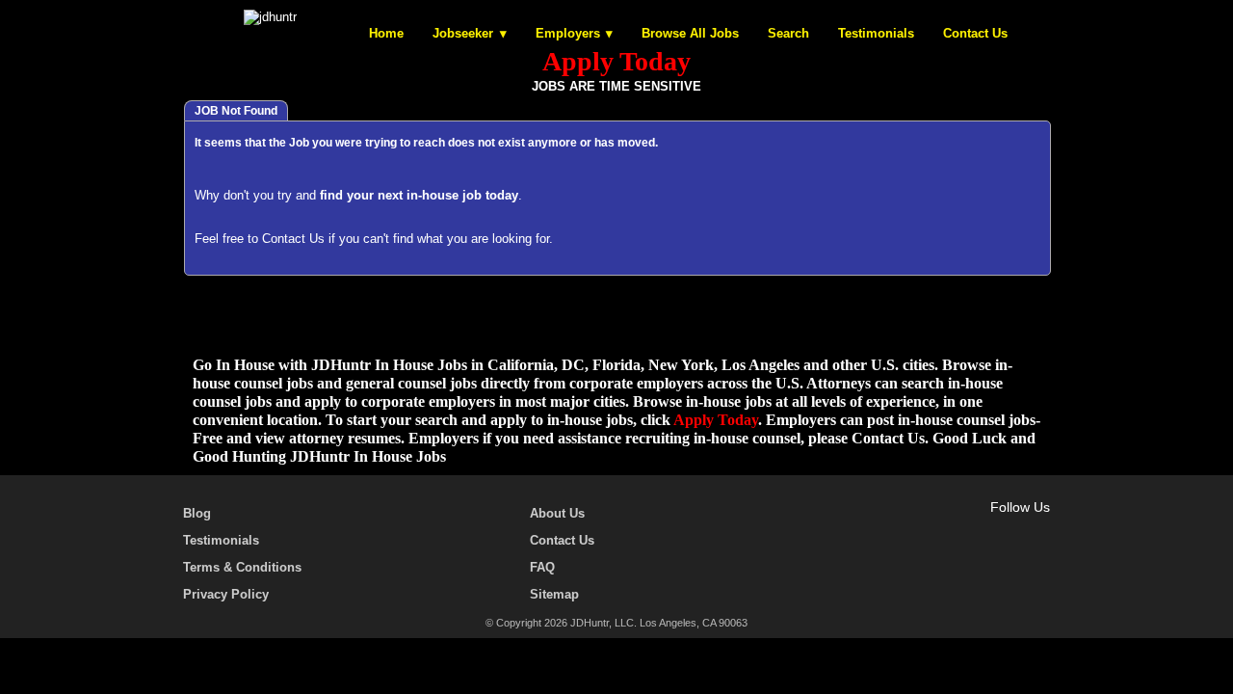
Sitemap (554, 594)
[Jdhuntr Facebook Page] (956, 529)
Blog (197, 513)
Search (788, 33)
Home (386, 33)
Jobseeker (463, 33)
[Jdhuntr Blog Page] (1040, 529)
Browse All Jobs (690, 33)
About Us (557, 513)
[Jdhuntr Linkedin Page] (1012, 529)
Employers (568, 33)
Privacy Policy (226, 594)
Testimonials (876, 33)
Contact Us (975, 33)
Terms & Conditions (242, 567)
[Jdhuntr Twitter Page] (984, 529)
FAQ (542, 567)
